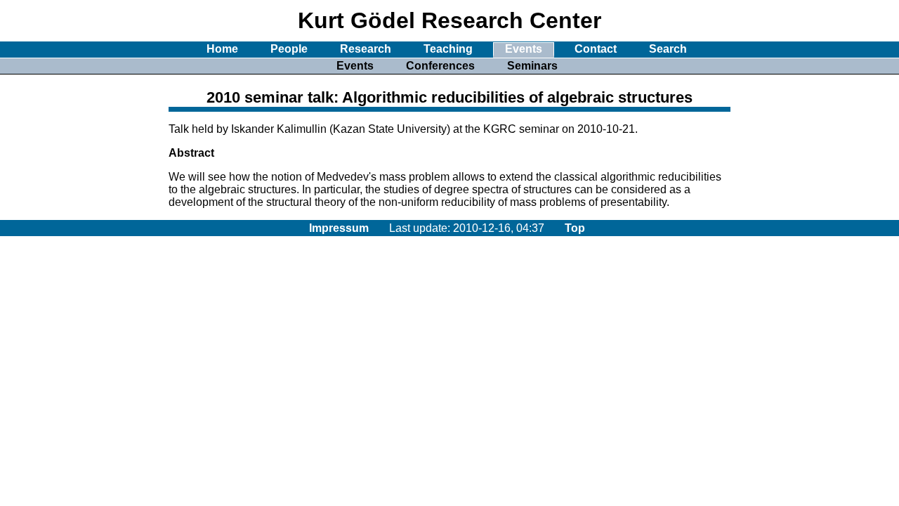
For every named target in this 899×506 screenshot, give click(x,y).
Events (523, 49)
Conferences (440, 66)
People (289, 49)
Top (575, 228)
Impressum (339, 228)
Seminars (532, 66)
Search (668, 49)
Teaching (448, 49)
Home (222, 49)
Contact (596, 49)
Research (365, 49)
